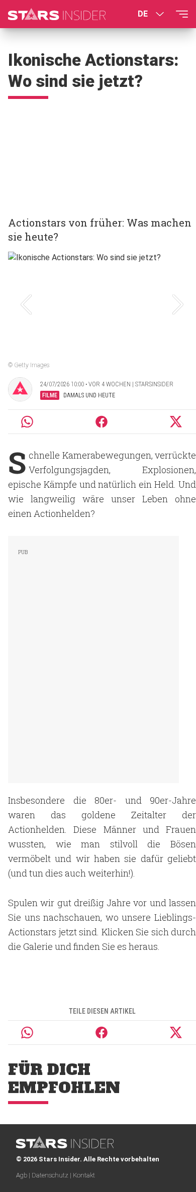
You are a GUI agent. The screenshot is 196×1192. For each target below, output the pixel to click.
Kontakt (84, 1175)
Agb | (24, 1175)
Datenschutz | (52, 1175)
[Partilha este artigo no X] (176, 421)
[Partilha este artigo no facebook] (101, 421)
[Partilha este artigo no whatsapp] (27, 421)
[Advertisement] (98, 153)
